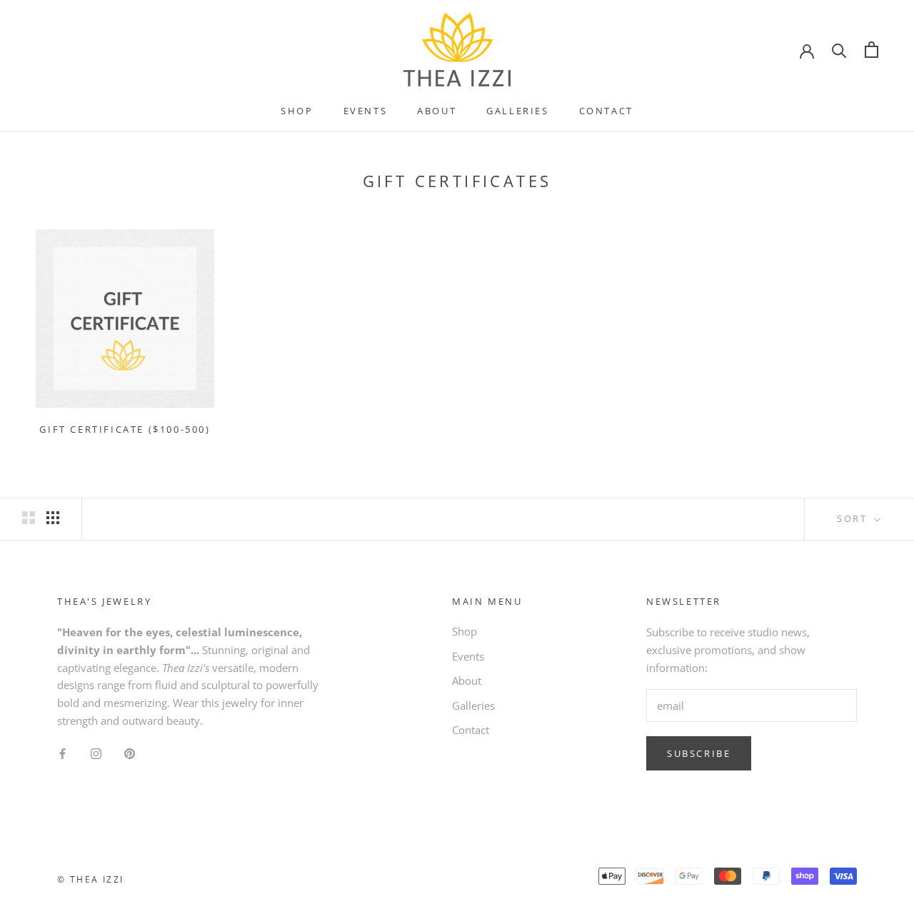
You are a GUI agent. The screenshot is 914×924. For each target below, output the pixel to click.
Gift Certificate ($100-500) (124, 429)
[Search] (839, 49)
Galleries (517, 110)
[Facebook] (62, 753)
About (436, 110)
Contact (606, 110)
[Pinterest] (129, 753)
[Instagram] (96, 753)
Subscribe (698, 753)
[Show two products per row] (28, 517)
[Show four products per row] (52, 517)
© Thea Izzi (90, 879)
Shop (297, 110)
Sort (854, 518)
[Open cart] (871, 49)
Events (365, 110)
